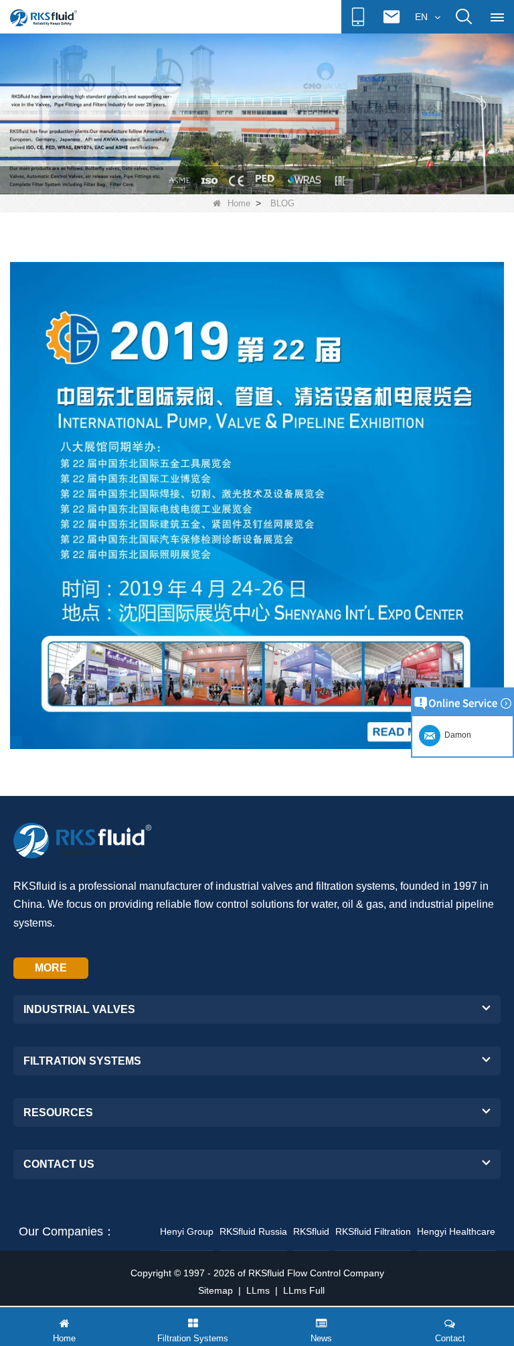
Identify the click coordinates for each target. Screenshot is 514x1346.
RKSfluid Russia (253, 1231)
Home (239, 203)
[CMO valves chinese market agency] (257, 113)
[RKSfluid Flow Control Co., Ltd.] (43, 17)
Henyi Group (186, 1231)
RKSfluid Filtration (373, 1231)
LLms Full (304, 1290)
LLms (258, 1290)
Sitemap (215, 1290)
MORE (51, 967)
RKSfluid (311, 1231)
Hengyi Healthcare (456, 1231)
